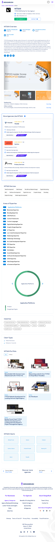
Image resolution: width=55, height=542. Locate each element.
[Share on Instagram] (13, 56)
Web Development (9, 189)
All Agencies (27, 508)
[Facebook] (27, 532)
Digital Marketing (44, 189)
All (6, 354)
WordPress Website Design (31, 189)
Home (3, 5)
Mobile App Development (21, 195)
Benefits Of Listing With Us (27, 500)
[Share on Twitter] (8, 56)
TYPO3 (10, 354)
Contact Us (45, 503)
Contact (33, 19)
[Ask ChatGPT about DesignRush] (46, 510)
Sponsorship (27, 505)
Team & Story (45, 500)
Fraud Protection (44, 518)
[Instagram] (24, 532)
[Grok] (49, 510)
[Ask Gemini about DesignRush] (43, 511)
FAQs (9, 508)
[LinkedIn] (21, 532)
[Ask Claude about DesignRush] (40, 510)
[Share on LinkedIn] (11, 56)
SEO (6, 192)
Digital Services (27, 192)
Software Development (15, 192)
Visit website (19, 19)
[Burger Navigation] (52, 2)
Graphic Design (37, 192)
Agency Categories (10, 500)
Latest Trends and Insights (10, 505)
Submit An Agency (27, 503)
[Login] (48, 2)
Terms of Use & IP (17, 518)
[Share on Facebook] (5, 56)
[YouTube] (34, 532)
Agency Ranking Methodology (10, 503)
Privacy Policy (26, 518)
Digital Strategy (8, 195)
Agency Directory (9, 5)
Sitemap (8, 518)
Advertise (10, 511)
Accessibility (35, 518)
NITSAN (17, 9)
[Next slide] (43, 284)
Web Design (19, 189)
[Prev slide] (12, 284)
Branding (46, 192)
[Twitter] (30, 532)
